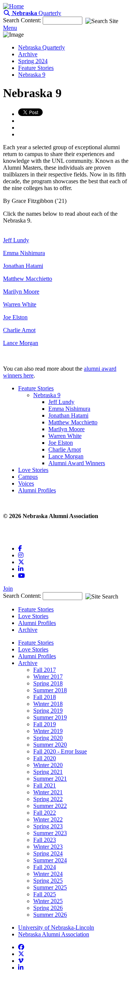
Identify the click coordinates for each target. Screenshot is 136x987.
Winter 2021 (48, 792)
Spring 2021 (48, 772)
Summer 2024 (50, 860)
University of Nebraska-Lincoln (56, 927)
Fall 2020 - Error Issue (60, 751)
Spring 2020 (48, 738)
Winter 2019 (48, 731)
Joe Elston (15, 317)
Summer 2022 (50, 806)
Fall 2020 (44, 758)
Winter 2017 (48, 676)
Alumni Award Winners (76, 463)
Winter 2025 (48, 901)
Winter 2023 (48, 846)
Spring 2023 (48, 826)
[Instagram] (20, 555)
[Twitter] (21, 562)
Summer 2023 (50, 833)
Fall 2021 (44, 785)
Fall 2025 (44, 894)
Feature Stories (36, 68)
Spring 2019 (48, 710)
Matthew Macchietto (27, 278)
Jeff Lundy (16, 240)
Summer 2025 (50, 887)
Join (8, 588)
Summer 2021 (50, 778)
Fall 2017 (44, 670)
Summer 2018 (50, 690)
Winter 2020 (48, 765)
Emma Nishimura (24, 253)
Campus (28, 476)
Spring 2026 (48, 908)
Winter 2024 (48, 874)
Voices (26, 483)
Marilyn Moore (21, 291)
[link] (21, 947)
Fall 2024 (44, 867)
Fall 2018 (44, 697)
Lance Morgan (20, 343)
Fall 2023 (44, 840)
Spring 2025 (48, 880)
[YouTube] (21, 575)
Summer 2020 (50, 744)
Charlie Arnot (19, 330)
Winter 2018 (48, 704)
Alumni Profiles (37, 490)
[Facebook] (20, 548)
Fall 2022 (44, 812)
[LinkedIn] (20, 569)
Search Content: (23, 20)
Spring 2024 (33, 61)
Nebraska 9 (31, 74)
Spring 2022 (48, 799)
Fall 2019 (44, 724)
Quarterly (36, 13)
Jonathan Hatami (23, 266)
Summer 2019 (50, 717)
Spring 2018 (48, 683)
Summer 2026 (50, 914)
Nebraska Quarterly (41, 47)
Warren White (19, 304)
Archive (27, 54)
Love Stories (33, 470)
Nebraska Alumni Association (53, 934)
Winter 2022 (48, 819)
